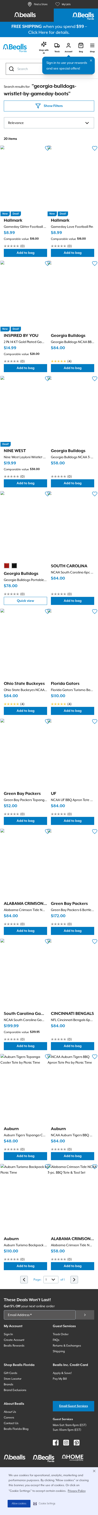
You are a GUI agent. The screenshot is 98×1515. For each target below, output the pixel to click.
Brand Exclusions (15, 1390)
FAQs (56, 1340)
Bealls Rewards (14, 1345)
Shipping (59, 1351)
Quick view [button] (32, 602)
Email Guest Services (73, 1406)
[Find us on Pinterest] (76, 1442)
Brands (8, 1384)
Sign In (8, 1334)
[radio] (7, 565)
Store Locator (12, 1378)
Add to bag (32, 254)
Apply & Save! (62, 1373)
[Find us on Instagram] (66, 1442)
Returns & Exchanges (67, 1345)
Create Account (14, 1340)
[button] (44, 1503)
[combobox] (49, 122)
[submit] (85, 1315)
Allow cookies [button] (19, 1503)
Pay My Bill (60, 1378)
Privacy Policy (77, 1491)
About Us (10, 1412)
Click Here (38, 32)
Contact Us (11, 1423)
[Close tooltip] (91, 60)
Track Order (61, 1334)
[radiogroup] (10, 565)
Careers (9, 1417)
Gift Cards (10, 1373)
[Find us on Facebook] (56, 1442)
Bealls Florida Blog (16, 1429)
